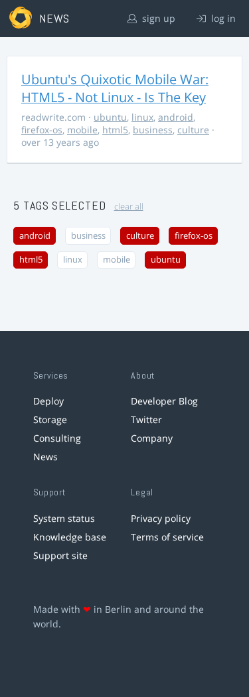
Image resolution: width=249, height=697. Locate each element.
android (175, 117)
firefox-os (41, 129)
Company (152, 438)
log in (222, 18)
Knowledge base (69, 537)
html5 (115, 129)
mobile (82, 129)
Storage (50, 419)
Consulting (57, 438)
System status (64, 518)
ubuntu (110, 117)
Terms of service (167, 537)
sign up (157, 18)
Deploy (48, 401)
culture (193, 129)
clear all (128, 206)
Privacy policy (161, 518)
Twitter (146, 419)
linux (142, 117)
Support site (60, 555)
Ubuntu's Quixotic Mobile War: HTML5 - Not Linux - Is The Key (114, 88)
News (45, 456)
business (153, 129)
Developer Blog (164, 401)
